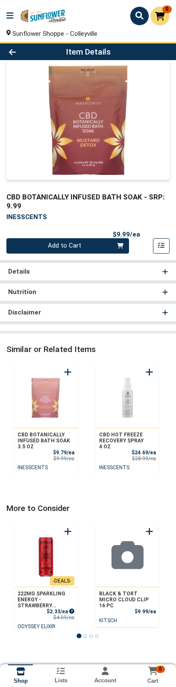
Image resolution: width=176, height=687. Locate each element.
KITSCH (108, 620)
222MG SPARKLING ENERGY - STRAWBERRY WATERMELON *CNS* (44, 600)
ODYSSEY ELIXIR (37, 626)
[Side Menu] (9, 16)
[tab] (78, 636)
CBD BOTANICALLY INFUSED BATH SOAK (44, 441)
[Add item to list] (161, 246)
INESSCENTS (33, 468)
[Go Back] (26, 51)
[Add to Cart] (68, 372)
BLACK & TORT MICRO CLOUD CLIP (124, 600)
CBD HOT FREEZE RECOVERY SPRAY (121, 441)
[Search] (139, 16)
